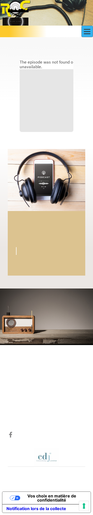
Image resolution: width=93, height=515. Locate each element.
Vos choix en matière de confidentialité (51, 498)
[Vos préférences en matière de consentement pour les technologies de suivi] (84, 506)
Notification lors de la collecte (36, 508)
